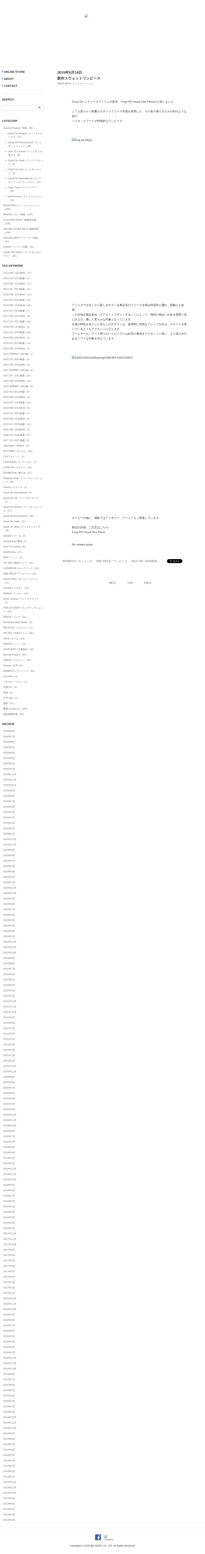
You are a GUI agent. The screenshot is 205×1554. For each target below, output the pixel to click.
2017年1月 (9, 1293)
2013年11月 (9, 1487)
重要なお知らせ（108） (16, 708)
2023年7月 (9, 909)
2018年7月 (9, 1195)
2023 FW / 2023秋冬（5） (17, 397)
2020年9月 (9, 1077)
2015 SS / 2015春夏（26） (17, 300)
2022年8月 (9, 963)
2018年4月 (9, 1212)
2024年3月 (9, 877)
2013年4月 (9, 1514)
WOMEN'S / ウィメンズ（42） (19, 671)
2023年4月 (9, 925)
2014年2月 (9, 1471)
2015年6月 (9, 1385)
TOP (130, 583)
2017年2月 (9, 1287)
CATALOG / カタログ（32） (18, 467)
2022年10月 (9, 952)
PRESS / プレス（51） (15, 617)
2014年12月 (9, 1417)
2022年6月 (9, 974)
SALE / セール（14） (14, 638)
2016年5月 (9, 1336)
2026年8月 (9, 731)
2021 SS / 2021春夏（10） (17, 375)
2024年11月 (9, 844)
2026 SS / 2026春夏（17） (17, 435)
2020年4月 (9, 1098)
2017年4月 (9, 1276)
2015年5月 (9, 1390)
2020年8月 (9, 1082)
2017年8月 (9, 1255)
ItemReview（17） (13, 552)
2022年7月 (9, 968)
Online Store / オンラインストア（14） (20, 581)
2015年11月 (9, 1363)
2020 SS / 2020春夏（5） (17, 359)
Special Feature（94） (15, 654)
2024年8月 (9, 855)
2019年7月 (9, 1136)
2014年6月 (9, 1449)
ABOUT (9, 78)
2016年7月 (9, 1325)
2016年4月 (9, 1341)
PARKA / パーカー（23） (16, 593)
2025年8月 (9, 796)
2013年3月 (9, 1520)
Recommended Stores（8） (18, 622)
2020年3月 (9, 1104)
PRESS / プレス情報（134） (18, 214)
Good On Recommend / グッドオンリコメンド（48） (25, 144)
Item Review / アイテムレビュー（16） (25, 198)
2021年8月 (9, 1023)
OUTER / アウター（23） (17, 588)
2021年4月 (9, 1044)
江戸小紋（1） (11, 698)
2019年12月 (9, 1114)
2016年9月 (9, 1314)
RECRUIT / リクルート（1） (18, 627)
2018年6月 (9, 1201)
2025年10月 (9, 785)
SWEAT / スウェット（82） (18, 660)
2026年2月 (9, 763)
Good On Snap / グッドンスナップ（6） (25, 162)
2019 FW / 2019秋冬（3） (17, 337)
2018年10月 (9, 1179)
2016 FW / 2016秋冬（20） (18, 305)
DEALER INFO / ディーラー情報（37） (20, 240)
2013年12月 (9, 1482)
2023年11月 (9, 893)
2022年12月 (9, 941)
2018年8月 (9, 1190)
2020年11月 (9, 1071)
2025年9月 (9, 790)
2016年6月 (9, 1330)
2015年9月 (9, 1374)
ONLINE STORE (14, 71)
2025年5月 (9, 812)
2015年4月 (9, 1395)
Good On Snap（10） (15, 521)
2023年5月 (9, 920)
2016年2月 (9, 1347)
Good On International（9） (18, 492)
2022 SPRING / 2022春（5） (19, 386)
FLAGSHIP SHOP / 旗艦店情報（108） (19, 222)
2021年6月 (9, 1033)
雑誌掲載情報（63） (14, 714)
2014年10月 (9, 1428)
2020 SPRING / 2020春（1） (19, 354)
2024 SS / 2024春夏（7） (17, 413)
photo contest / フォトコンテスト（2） (21, 601)
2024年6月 (9, 866)
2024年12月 (9, 839)
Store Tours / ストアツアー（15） (22, 189)
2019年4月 (9, 1147)
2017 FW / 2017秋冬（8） (17, 316)
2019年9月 (9, 1131)
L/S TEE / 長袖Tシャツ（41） (19, 562)
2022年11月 (9, 947)
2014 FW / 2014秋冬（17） (18, 283)
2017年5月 (9, 1271)
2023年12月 (9, 887)
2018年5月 (9, 1206)
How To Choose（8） (15, 546)
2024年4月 (9, 871)
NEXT (112, 583)
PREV (147, 583)
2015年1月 (9, 1412)
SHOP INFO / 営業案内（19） (19, 649)
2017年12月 (9, 1233)
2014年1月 (9, 1476)
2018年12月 (9, 1168)
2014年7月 (9, 1444)
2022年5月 (9, 979)
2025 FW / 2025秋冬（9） (17, 418)
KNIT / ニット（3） (13, 557)
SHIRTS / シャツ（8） (15, 644)
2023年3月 (9, 931)
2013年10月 (9, 1493)
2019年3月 (9, 1152)
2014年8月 (9, 1439)
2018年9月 (9, 1185)
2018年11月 (9, 1174)
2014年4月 (9, 1460)
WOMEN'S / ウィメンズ (77, 561)
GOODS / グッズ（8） (15, 535)
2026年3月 (9, 758)
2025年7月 (9, 801)
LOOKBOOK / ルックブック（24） (21, 568)
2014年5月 (9, 1455)
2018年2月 (9, 1222)
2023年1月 (9, 936)
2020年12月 (9, 1066)
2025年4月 (9, 817)
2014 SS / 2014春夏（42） (17, 289)
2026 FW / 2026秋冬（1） (17, 429)
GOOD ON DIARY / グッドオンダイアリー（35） (22, 254)
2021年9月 (9, 1017)
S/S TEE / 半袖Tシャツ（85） (19, 633)
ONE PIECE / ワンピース (111, 561)
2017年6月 (9, 1266)
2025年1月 (9, 833)
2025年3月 (9, 823)
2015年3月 (9, 1401)
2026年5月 (9, 747)
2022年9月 (9, 958)
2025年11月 (9, 779)
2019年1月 (9, 1163)
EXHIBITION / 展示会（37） (18, 472)
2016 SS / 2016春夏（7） (17, 310)
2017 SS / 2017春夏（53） (17, 321)
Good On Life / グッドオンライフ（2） (24, 171)
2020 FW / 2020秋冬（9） (17, 348)
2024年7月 (9, 860)
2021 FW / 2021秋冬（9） (17, 364)
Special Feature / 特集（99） (19, 128)
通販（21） (9, 703)
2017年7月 (9, 1260)
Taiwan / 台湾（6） (13, 665)
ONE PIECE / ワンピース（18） (20, 573)
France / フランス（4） (15, 487)
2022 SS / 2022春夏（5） (17, 391)
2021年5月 (9, 1039)
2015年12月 (9, 1357)
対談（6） (8, 692)
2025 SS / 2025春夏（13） (17, 424)
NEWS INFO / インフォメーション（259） (21, 207)
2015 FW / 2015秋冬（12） (18, 294)
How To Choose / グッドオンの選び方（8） (25, 153)
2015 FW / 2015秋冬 (144, 561)
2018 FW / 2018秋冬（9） (17, 327)
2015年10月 (9, 1368)
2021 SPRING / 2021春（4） (19, 370)
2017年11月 (9, 1239)
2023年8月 (9, 904)
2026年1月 (9, 769)
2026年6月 (9, 742)
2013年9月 (9, 1498)
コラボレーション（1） (16, 681)
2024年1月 (9, 882)
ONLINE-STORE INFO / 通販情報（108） (21, 231)
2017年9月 (9, 1249)
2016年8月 (9, 1320)
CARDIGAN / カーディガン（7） (20, 462)
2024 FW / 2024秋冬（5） (17, 408)
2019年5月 (9, 1141)
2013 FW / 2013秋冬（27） (18, 273)
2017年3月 (9, 1282)
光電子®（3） (10, 687)
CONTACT (10, 85)
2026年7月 (9, 736)
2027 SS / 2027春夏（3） (17, 440)
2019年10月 (9, 1125)
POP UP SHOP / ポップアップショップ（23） (23, 610)
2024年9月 (9, 850)
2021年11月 (9, 1006)
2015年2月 (9, 1406)
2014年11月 (9, 1422)
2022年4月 (9, 985)
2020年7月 (9, 1087)
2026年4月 (9, 752)
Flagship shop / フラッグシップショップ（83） (22, 480)
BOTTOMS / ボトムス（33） (18, 451)
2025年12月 (9, 774)
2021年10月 (9, 1012)
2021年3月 (9, 1050)
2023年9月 (9, 898)
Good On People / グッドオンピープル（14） (25, 135)
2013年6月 (9, 1503)
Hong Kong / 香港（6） (15, 541)
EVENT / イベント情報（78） (19, 247)
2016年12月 (9, 1298)
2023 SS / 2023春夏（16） (17, 402)
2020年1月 (9, 1109)
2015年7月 (9, 1379)
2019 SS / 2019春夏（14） (17, 343)
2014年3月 (9, 1466)
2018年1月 (9, 1228)
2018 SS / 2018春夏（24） (17, 332)
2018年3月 (9, 1217)
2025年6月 (9, 806)
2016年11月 (9, 1303)
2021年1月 (9, 1060)
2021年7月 (9, 1028)
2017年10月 (9, 1244)
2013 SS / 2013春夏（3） (17, 278)
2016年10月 (9, 1309)
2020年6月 (9, 1093)
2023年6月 (9, 914)
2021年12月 (9, 1001)
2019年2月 (9, 1158)
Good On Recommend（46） (19, 516)
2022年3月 (9, 990)
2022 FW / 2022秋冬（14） (18, 381)
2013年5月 (9, 1509)
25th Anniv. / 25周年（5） (17, 445)
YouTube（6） (11, 676)
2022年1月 (9, 996)
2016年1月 (9, 1352)
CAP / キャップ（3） (14, 456)
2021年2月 (9, 1055)
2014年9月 (9, 1433)
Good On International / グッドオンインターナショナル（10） (25, 180)
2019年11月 (9, 1120)
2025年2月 (9, 828)
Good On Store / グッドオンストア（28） (21, 528)
